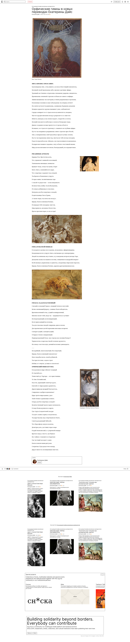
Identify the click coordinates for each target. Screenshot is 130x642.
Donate (30, 1)
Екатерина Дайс (36, 14)
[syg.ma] (2, 2)
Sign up (29, 633)
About (34, 633)
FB (89, 635)
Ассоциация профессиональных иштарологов (43, 6)
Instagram (93, 635)
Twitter (100, 635)
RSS (103, 635)
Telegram (86, 635)
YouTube (97, 635)
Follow (39, 462)
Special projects (31, 574)
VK (90, 635)
